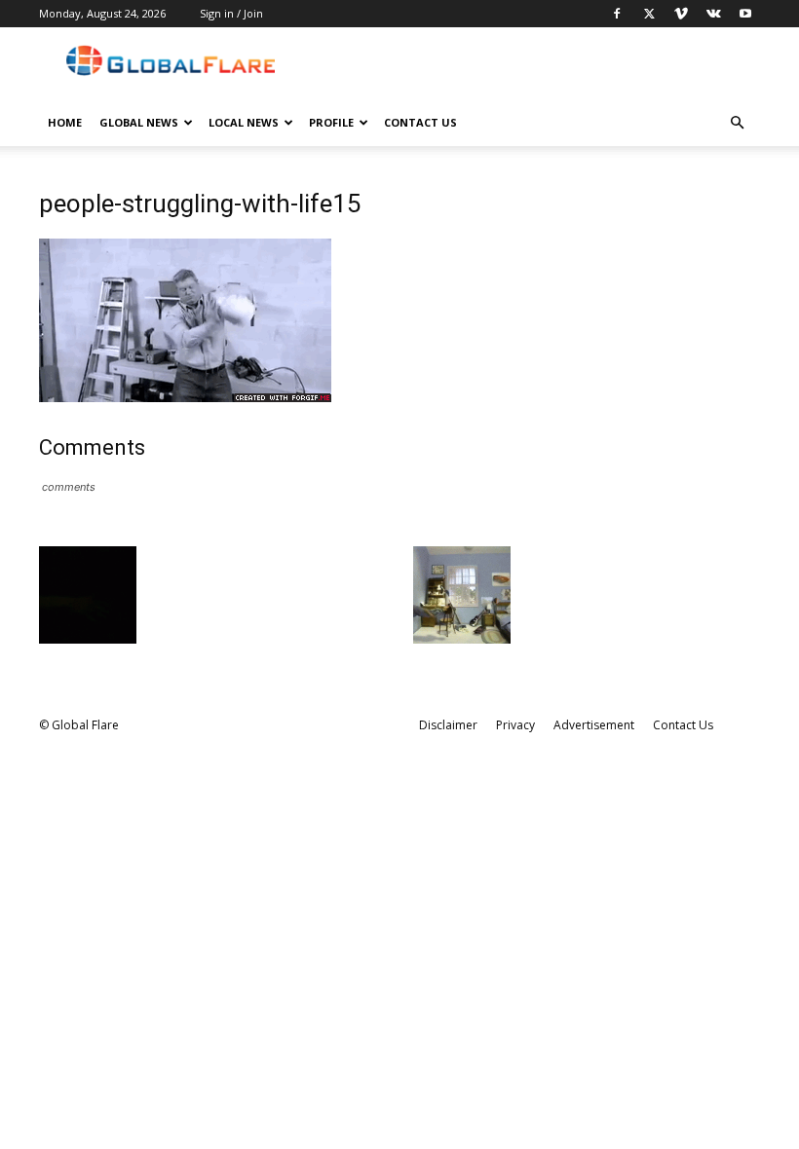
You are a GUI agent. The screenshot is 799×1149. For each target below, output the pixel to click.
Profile (331, 122)
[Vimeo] (681, 13)
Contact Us (420, 122)
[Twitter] (649, 13)
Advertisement (593, 725)
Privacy (515, 725)
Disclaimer (448, 725)
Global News (138, 122)
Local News (244, 122)
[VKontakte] (713, 13)
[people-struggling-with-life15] (185, 397)
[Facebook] (616, 13)
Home (65, 122)
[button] (736, 123)
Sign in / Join (231, 13)
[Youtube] (745, 13)
